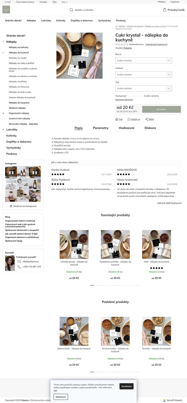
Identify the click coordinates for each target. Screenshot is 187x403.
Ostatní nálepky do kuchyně (22, 97)
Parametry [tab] (100, 128)
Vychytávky (13, 147)
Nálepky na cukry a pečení (21, 63)
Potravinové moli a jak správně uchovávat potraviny (20, 225)
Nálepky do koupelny (19, 102)
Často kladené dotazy (25, 2)
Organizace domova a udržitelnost (22, 237)
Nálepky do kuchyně (19, 52)
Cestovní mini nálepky (19, 118)
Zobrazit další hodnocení (169, 203)
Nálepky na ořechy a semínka (23, 76)
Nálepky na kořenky (18, 47)
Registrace (175, 2)
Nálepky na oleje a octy (20, 92)
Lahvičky (11, 129)
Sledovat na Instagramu (25, 206)
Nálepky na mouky (18, 58)
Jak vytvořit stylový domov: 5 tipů (21, 234)
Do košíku (161, 109)
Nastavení (61, 397)
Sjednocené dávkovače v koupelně (22, 230)
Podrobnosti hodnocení (156, 44)
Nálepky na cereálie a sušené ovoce (23, 69)
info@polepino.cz (31, 261)
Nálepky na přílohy (18, 81)
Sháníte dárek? (15, 35)
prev (51, 257)
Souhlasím (126, 386)
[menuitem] (13, 20)
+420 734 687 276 (32, 266)
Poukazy (11, 153)
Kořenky (11, 135)
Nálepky (11, 41)
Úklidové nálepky (17, 108)
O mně (8, 2)
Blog (54, 2)
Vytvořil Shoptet (174, 400)
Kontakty (43, 2)
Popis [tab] (79, 128)
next (180, 257)
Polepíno (128, 48)
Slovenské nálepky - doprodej (23, 124)
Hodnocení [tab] (126, 128)
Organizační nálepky (19, 113)
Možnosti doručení (124, 99)
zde (55, 390)
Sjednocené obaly (13, 241)
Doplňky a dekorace (18, 141)
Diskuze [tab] (150, 128)
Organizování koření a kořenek (20, 221)
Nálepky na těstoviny (19, 86)
